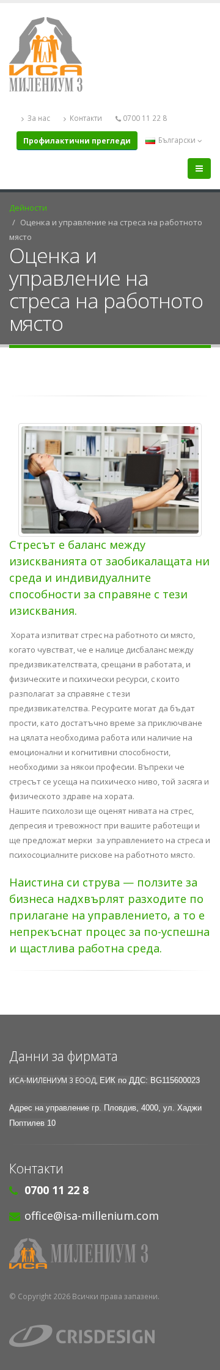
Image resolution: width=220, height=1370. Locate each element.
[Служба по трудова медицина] (110, 1253)
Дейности (28, 207)
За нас (38, 118)
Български (176, 140)
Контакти (85, 118)
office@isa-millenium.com (91, 1215)
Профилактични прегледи (77, 140)
